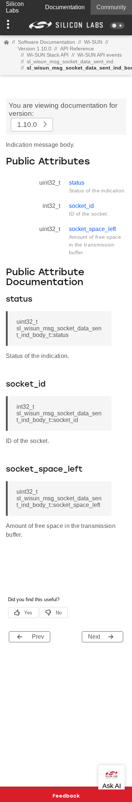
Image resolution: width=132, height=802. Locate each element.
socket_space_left (92, 229)
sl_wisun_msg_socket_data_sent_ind (70, 61)
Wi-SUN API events (99, 55)
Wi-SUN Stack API (48, 55)
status (76, 183)
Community (111, 7)
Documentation (65, 7)
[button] (10, 25)
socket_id (81, 206)
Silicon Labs (15, 7)
